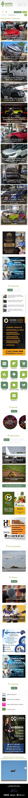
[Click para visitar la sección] (4, 363)
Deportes (10, 442)
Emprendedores (14, 439)
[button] (25, 422)
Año (19, 290)
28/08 (10, 422)
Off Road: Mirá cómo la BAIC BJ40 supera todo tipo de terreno (14, 58)
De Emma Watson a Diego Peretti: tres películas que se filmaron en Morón (14, 461)
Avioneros (17, 442)
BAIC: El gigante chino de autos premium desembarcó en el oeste (14, 201)
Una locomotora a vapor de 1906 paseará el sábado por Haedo (15, 301)
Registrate (18, 12)
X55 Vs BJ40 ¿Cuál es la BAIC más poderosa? (14, 79)
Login (25, 12)
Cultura (22, 439)
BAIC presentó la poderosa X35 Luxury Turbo (14, 181)
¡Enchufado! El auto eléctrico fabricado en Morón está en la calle (14, 221)
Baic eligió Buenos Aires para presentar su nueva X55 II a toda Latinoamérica (14, 119)
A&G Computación (12, 694)
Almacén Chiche (11, 709)
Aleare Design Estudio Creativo (15, 704)
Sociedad (6, 439)
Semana (10, 290)
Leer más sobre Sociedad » (14, 486)
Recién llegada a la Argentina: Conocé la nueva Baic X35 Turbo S (14, 160)
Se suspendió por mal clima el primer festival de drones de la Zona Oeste (16, 305)
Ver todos (14, 411)
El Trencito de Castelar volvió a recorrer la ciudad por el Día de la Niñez (15, 310)
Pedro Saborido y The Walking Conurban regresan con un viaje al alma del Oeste (15, 296)
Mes (15, 290)
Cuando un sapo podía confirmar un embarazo (14, 479)
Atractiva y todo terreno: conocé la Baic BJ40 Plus (14, 99)
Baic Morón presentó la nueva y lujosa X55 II (14, 140)
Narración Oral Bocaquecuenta (14, 599)
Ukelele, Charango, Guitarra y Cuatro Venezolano (14, 618)
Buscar (20, 4)
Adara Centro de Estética (13, 699)
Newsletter (4, 14)
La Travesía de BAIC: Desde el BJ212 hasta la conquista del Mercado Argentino (14, 37)
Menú (24, 4)
